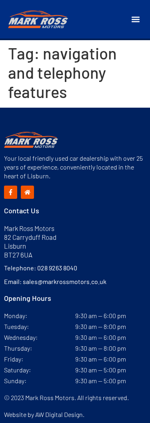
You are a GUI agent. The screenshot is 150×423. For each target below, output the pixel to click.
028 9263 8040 (57, 268)
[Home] (27, 192)
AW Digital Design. (59, 414)
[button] (135, 19)
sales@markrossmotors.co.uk (64, 281)
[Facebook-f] (10, 192)
